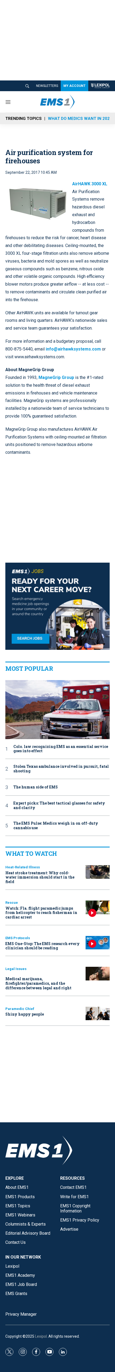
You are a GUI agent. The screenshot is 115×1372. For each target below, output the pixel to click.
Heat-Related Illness (22, 867)
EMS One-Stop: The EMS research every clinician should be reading (42, 946)
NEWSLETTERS (47, 86)
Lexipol (41, 1336)
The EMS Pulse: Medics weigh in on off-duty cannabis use (55, 825)
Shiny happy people (24, 1014)
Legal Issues (15, 969)
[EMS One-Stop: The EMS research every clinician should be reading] (98, 943)
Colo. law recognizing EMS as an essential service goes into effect (60, 749)
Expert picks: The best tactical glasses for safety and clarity (59, 805)
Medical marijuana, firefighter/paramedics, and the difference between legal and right (38, 983)
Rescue (11, 903)
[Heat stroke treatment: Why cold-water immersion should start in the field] (98, 872)
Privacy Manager (21, 1314)
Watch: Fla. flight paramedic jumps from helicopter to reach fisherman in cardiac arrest (41, 913)
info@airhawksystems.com (73, 349)
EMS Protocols (17, 938)
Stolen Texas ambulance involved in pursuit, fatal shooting (61, 768)
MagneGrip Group (56, 377)
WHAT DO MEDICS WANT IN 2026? (81, 118)
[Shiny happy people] (98, 1013)
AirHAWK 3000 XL (89, 183)
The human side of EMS (35, 787)
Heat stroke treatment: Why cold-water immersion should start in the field (39, 877)
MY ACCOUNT (74, 86)
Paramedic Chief (19, 1009)
